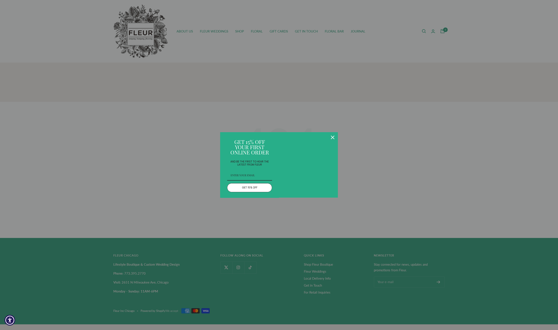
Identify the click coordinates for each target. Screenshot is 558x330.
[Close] (332, 137)
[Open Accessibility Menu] (9, 320)
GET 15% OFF (249, 187)
